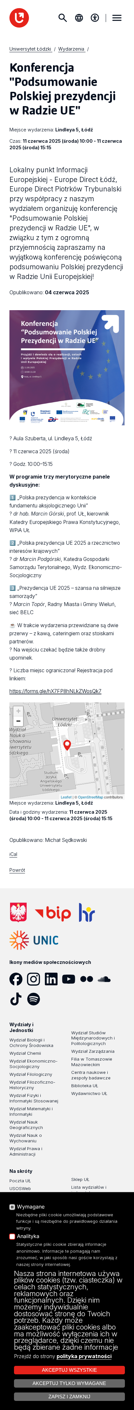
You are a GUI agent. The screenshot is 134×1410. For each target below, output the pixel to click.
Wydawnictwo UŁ (89, 1093)
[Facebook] (18, 979)
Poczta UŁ (20, 1180)
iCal (13, 854)
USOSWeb (20, 1188)
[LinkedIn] (53, 979)
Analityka (28, 1236)
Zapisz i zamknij (69, 1396)
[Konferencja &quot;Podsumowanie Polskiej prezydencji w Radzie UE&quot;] (67, 745)
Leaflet (66, 796)
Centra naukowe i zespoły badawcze (91, 1075)
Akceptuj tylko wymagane (69, 1383)
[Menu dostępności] (95, 18)
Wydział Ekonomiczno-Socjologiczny (33, 1063)
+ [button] (18, 711)
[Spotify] (36, 998)
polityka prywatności (84, 1356)
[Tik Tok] (18, 998)
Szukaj (62, 18)
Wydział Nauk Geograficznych (26, 1124)
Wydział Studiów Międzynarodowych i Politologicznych (93, 1038)
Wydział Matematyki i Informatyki (31, 1111)
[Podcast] (53, 998)
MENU (117, 18)
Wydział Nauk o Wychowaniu (25, 1138)
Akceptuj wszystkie (69, 1370)
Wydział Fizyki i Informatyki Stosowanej (33, 1098)
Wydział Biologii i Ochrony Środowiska (31, 1042)
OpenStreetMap (90, 796)
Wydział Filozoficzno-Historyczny (32, 1084)
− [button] (18, 721)
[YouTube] (71, 979)
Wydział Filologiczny (30, 1074)
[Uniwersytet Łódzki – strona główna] (19, 18)
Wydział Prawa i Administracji (25, 1151)
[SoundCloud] (106, 979)
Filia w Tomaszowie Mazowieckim (91, 1061)
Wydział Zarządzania (92, 1051)
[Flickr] (89, 979)
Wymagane (31, 1207)
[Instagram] (36, 979)
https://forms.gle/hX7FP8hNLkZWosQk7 (55, 691)
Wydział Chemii (25, 1053)
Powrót (17, 870)
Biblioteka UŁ (84, 1085)
